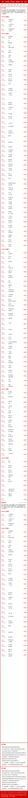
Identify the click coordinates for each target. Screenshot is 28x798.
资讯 (22, 1)
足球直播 (7, 1)
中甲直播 (2, 184)
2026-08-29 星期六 (5, 33)
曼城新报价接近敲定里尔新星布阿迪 (9, 758)
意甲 (24, 4)
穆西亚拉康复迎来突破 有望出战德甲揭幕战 (11, 747)
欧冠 (12, 4)
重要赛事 (18, 1)
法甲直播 (2, 47)
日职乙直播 (3, 80)
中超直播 (2, 21)
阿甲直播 (2, 66)
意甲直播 (2, 52)
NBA (5, 4)
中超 (8, 4)
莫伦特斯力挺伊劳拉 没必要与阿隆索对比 (10, 760)
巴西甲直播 (3, 296)
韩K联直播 (3, 175)
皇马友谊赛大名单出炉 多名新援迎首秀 (10, 751)
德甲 (15, 4)
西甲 (18, 4)
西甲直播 (2, 38)
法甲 (21, 4)
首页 (3, 1)
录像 (25, 1)
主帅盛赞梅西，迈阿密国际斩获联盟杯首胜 (10, 756)
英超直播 (2, 57)
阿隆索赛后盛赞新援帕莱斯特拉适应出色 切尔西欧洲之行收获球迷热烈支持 (14, 754)
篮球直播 (12, 1)
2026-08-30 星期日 (5, 249)
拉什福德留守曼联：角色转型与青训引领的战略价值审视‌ (13, 749)
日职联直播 (3, 90)
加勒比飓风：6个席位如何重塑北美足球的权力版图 (12, 764)
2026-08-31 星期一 (5, 389)
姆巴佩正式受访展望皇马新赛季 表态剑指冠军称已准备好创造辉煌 (14, 753)
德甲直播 (2, 42)
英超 (2, 4)
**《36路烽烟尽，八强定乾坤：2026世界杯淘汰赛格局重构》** (14, 762)
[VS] (8, 98)
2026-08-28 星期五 (5, 16)
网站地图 (25, 792)
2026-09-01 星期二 (5, 458)
